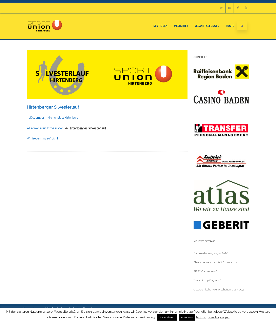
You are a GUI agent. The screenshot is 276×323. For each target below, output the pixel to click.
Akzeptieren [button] (167, 317)
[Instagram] (229, 8)
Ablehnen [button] (187, 317)
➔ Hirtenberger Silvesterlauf (85, 128)
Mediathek (50, 8)
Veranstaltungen (73, 8)
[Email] (221, 8)
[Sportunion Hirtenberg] (45, 37)
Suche (93, 8)
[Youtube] (246, 8)
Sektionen (33, 8)
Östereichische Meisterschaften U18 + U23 (219, 289)
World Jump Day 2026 (207, 280)
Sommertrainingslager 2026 (211, 253)
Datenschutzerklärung (139, 317)
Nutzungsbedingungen (213, 317)
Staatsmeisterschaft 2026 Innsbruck (215, 262)
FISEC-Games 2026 (205, 271)
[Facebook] (238, 8)
